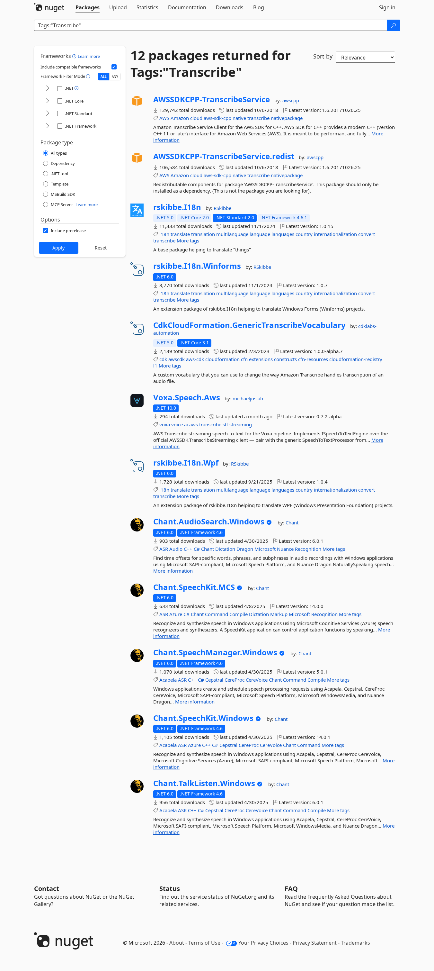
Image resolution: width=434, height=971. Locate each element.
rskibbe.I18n (177, 207)
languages (282, 234)
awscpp (290, 100)
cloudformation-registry (355, 359)
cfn (244, 359)
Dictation (225, 549)
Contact (46, 888)
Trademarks (355, 942)
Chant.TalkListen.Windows (204, 783)
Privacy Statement (315, 942)
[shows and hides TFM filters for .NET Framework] (47, 126)
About (176, 942)
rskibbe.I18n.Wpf (185, 462)
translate (180, 234)
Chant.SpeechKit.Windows (203, 717)
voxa (164, 424)
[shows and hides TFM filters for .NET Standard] (47, 113)
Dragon (244, 549)
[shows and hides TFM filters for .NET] (47, 88)
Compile (238, 614)
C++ (188, 549)
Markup (279, 614)
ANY (115, 76)
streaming (240, 424)
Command (216, 614)
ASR (163, 549)
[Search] (393, 25)
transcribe (258, 118)
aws (193, 424)
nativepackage (287, 118)
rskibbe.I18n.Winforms (197, 265)
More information (173, 570)
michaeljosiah (248, 398)
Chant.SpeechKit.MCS (194, 587)
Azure (175, 614)
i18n (164, 234)
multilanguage (232, 234)
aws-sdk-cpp (217, 118)
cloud (196, 118)
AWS (164, 118)
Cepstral (214, 679)
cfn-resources (313, 359)
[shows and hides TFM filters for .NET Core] (47, 101)
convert (366, 234)
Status (169, 888)
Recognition (308, 549)
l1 (155, 365)
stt (225, 424)
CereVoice (257, 679)
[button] (75, 55)
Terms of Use (204, 942)
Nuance (285, 549)
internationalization (335, 234)
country (304, 234)
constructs (285, 359)
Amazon (180, 118)
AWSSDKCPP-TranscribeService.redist (223, 156)
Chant (292, 522)
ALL (104, 76)
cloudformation (222, 359)
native (239, 118)
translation (203, 234)
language (260, 234)
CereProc (234, 679)
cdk (163, 359)
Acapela (168, 679)
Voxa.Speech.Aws (186, 397)
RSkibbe (222, 208)
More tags (188, 240)
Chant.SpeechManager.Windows (215, 652)
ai (186, 424)
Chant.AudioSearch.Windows (208, 521)
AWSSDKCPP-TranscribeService (211, 99)
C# (197, 549)
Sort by (322, 56)
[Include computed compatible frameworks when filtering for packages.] (114, 67)
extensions (261, 359)
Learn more (89, 56)
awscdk (176, 359)
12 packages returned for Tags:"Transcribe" (210, 63)
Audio (175, 549)
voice (177, 424)
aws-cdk (195, 359)
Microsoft (265, 549)
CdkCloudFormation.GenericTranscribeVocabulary (249, 325)
